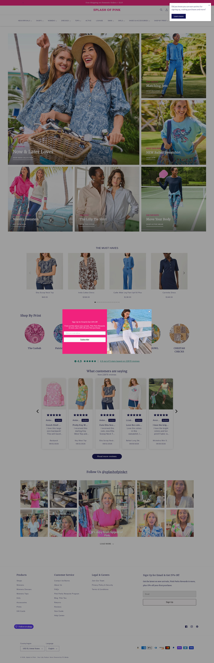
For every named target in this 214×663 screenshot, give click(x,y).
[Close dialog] (149, 311)
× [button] (209, 5)
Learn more (179, 16)
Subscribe (84, 340)
